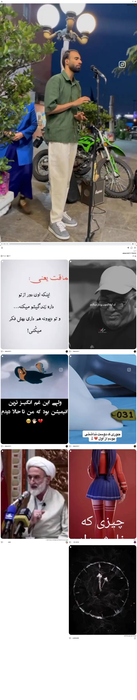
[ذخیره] (2, 248)
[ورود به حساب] (2, 2)
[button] (135, 1)
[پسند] (135, 248)
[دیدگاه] (131, 248)
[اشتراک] (128, 248)
